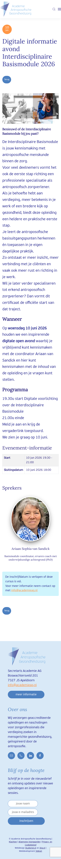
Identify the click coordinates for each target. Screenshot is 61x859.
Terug (6, 80)
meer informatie (26, 694)
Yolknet (39, 851)
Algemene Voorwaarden (29, 842)
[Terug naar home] (15, 9)
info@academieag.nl (24, 590)
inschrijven (26, 821)
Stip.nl (42, 848)
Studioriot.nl (30, 848)
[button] (54, 9)
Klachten (13, 842)
